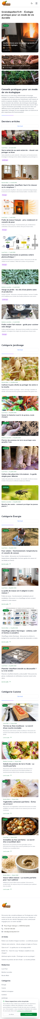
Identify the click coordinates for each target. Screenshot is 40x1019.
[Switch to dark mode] (31, 3)
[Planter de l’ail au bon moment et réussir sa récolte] (20, 62)
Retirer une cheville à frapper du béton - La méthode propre (20, 941)
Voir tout (20, 126)
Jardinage (5, 57)
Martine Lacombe (6, 287)
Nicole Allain (5, 182)
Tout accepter (28, 1014)
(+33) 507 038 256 (9, 929)
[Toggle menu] (36, 3)
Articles (5, 937)
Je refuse (11, 1014)
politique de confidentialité (24, 1011)
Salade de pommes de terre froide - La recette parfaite (18, 959)
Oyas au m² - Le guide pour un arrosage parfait (16, 947)
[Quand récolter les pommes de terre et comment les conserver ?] (20, 78)
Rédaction (6, 965)
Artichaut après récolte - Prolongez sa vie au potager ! (18, 956)
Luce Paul (4, 147)
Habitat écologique (7, 991)
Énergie (6, 25)
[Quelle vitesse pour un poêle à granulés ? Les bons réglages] (20, 37)
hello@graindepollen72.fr (11, 931)
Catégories (6, 981)
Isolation (4, 994)
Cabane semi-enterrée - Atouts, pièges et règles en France (19, 944)
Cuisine (5, 705)
